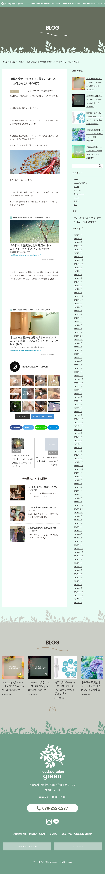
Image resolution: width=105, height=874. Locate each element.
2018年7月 (78, 567)
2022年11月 (78, 379)
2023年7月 (78, 350)
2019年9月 (78, 516)
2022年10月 (78, 383)
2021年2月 (78, 455)
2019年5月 (78, 531)
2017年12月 (78, 592)
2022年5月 (78, 401)
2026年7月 (78, 235)
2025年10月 (78, 264)
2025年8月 (78, 271)
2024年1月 (78, 332)
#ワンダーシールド (82, 218)
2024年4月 (78, 322)
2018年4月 (78, 577)
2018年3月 (78, 581)
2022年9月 (78, 386)
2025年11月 (78, 260)
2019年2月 (78, 541)
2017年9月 (78, 603)
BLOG (12, 62)
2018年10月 (78, 556)
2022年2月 (78, 412)
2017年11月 (78, 595)
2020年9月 (78, 473)
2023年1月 (78, 372)
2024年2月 (78, 329)
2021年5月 (78, 444)
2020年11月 (78, 466)
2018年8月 (78, 563)
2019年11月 (78, 509)
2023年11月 (78, 336)
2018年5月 (78, 574)
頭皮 (85, 222)
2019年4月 (78, 534)
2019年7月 (78, 523)
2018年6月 (78, 570)
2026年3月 (78, 249)
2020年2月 (78, 498)
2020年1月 (78, 502)
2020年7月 (78, 480)
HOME (4, 62)
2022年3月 (78, 408)
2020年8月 (78, 476)
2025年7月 (78, 275)
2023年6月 (78, 354)
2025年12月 (78, 257)
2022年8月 (78, 390)
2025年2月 (78, 289)
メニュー (78, 222)
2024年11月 (78, 296)
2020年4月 (78, 491)
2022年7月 (78, 394)
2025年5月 (78, 282)
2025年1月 (78, 293)
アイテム (77, 190)
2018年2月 (78, 585)
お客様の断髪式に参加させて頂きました (46, 528)
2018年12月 (78, 549)
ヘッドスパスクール (27, 846)
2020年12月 (78, 462)
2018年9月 (78, 559)
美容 (75, 205)
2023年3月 (78, 365)
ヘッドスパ (96, 218)
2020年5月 (78, 487)
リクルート (78, 846)
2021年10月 (78, 426)
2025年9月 (78, 267)
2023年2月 (78, 368)
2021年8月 (78, 433)
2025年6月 (78, 278)
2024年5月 (78, 318)
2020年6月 (78, 484)
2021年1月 (78, 458)
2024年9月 (78, 303)
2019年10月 (78, 513)
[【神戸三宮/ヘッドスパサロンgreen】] (41, 393)
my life (76, 187)
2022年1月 (78, 415)
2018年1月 (78, 588)
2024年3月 (78, 325)
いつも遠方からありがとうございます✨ (46, 508)
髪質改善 (92, 222)
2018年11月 (78, 552)
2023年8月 (78, 347)
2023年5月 (78, 358)
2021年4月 (78, 448)
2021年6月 (78, 440)
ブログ (21, 62)
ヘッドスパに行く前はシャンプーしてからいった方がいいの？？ (57, 487)
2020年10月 (78, 469)
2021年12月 (78, 419)
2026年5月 (78, 242)
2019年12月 (78, 505)
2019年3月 (78, 538)
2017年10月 (78, 599)
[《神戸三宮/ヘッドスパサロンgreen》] (15, 380)
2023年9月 (78, 343)
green (76, 179)
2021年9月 (78, 430)
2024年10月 (78, 300)
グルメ (76, 197)
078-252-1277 (55, 808)
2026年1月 (78, 253)
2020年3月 (78, 495)
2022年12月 (78, 376)
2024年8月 (78, 307)
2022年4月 (78, 404)
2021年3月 (78, 451)
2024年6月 (78, 314)
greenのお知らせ (80, 183)
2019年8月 (78, 520)
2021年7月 (78, 437)
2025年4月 (78, 285)
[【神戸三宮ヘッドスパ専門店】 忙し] (15, 406)
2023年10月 (78, 340)
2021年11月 (78, 422)
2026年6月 (78, 239)
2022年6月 (78, 397)
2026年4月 (78, 246)
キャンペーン (79, 194)
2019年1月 (78, 545)
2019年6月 (78, 527)
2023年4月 (78, 361)
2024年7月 (78, 311)
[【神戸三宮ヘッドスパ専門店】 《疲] (54, 406)
